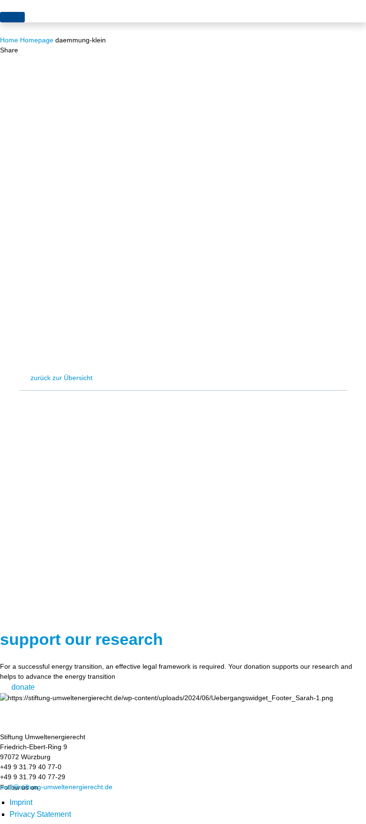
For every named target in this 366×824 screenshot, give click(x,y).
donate (23, 687)
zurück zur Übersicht (61, 378)
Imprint (21, 802)
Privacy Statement (40, 814)
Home (9, 40)
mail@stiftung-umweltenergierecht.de (56, 787)
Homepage (36, 40)
